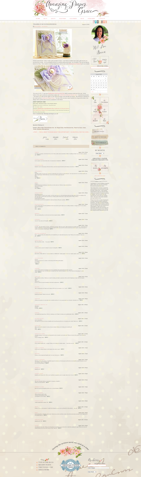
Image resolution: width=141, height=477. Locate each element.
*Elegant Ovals (60, 127)
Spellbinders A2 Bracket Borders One (68, 95)
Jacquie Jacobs (39, 258)
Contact (102, 18)
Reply (38, 154)
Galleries (73, 18)
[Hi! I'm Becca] (100, 39)
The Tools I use (45, 467)
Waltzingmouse (45, 129)
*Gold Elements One (68, 127)
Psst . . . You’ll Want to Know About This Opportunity (51, 132)
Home (38, 18)
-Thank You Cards (78, 127)
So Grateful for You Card (79, 132)
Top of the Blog (46, 462)
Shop (82, 18)
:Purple (34, 129)
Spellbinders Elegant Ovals (48, 98)
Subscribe (91, 18)
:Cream (84, 127)
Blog (45, 18)
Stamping (39, 129)
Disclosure (43, 470)
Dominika (37, 219)
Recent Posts (44, 465)
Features (62, 18)
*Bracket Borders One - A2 (50, 127)
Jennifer (37, 353)
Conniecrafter (39, 165)
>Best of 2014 (41, 127)
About (53, 18)
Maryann (37, 298)
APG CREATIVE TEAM (100, 175)
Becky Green (38, 252)
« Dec (92, 91)
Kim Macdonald (39, 204)
